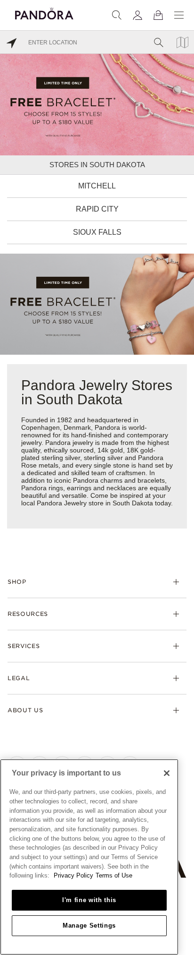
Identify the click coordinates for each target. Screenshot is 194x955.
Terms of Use (114, 875)
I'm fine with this (89, 900)
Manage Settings (89, 925)
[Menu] (179, 15)
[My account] (137, 15)
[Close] (166, 773)
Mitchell (97, 186)
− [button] (181, 947)
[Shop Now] (97, 303)
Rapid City (97, 209)
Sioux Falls (97, 232)
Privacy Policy (73, 875)
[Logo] (44, 12)
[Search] (116, 15)
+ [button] (181, 932)
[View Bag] (158, 15)
